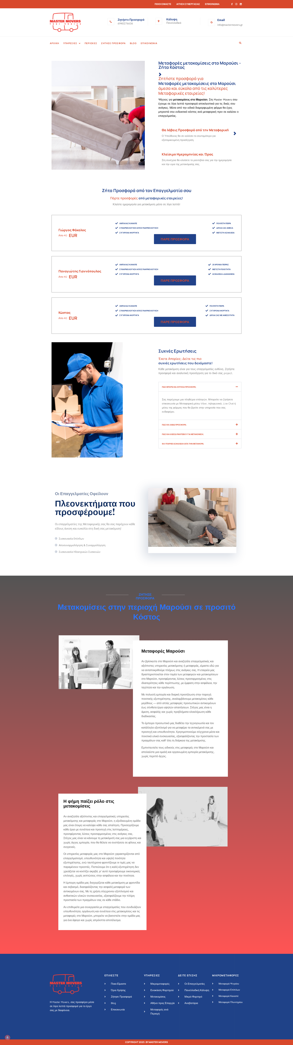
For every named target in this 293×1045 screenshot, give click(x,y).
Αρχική (54, 43)
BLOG (133, 43)
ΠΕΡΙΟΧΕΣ (91, 43)
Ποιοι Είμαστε (163, 4)
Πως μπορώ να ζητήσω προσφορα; (179, 387)
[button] (72, 43)
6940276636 (125, 23)
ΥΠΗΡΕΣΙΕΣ (70, 43)
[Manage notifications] (7, 1037)
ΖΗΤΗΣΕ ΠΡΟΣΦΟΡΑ (113, 43)
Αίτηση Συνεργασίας (188, 4)
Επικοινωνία (212, 4)
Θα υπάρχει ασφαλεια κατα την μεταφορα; (183, 444)
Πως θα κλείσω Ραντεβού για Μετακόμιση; (183, 434)
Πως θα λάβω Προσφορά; (174, 425)
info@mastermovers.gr (230, 24)
